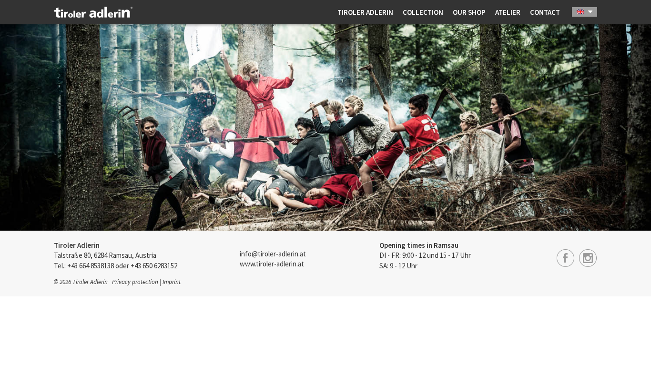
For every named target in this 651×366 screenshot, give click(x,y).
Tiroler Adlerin (365, 12)
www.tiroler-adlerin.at (272, 263)
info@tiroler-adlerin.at (273, 253)
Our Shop (469, 12)
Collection (423, 12)
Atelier (507, 12)
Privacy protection (135, 282)
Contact (545, 12)
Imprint (172, 282)
